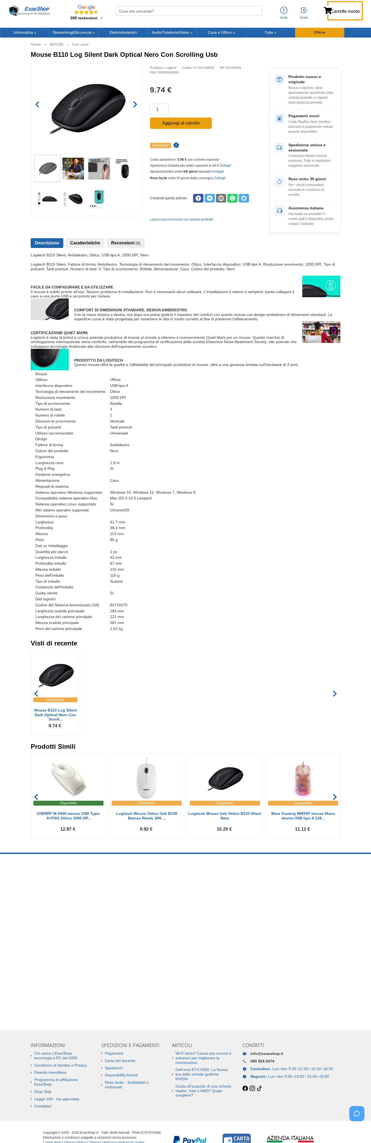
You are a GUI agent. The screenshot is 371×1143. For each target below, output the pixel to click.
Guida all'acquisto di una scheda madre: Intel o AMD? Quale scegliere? (203, 1091)
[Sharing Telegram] (244, 198)
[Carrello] (328, 10)
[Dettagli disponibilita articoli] (175, 145)
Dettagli (225, 165)
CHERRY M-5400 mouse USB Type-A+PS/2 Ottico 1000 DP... (68, 815)
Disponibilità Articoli (121, 1075)
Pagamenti (114, 1053)
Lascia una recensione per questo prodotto (181, 219)
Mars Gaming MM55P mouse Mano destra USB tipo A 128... (303, 815)
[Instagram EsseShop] (252, 1089)
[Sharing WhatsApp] (232, 198)
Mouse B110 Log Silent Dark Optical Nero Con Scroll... (55, 715)
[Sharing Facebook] (198, 198)
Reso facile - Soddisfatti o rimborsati (127, 1084)
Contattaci (43, 1106)
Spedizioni (113, 1068)
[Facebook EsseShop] (245, 1089)
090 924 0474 (262, 1061)
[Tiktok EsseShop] (259, 1089)
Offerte (320, 32)
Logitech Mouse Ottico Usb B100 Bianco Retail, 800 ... (146, 815)
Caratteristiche (85, 243)
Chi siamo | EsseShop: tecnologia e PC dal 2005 (55, 1055)
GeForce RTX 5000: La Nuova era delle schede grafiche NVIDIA (201, 1074)
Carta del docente (120, 1060)
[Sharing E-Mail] (221, 198)
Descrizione (47, 243)
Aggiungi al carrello (181, 123)
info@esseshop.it (266, 1053)
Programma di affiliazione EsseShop (56, 1081)
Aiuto (284, 18)
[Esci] (305, 11)
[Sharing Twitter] (210, 198)
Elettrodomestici (123, 32)
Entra (304, 18)
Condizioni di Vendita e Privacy (60, 1065)
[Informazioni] (284, 10)
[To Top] (358, 1130)
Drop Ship (42, 1091)
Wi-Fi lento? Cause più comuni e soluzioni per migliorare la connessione (203, 1058)
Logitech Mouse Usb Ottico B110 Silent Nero (224, 815)
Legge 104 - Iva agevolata (56, 1099)
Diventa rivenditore (50, 1072)
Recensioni (125, 243)
